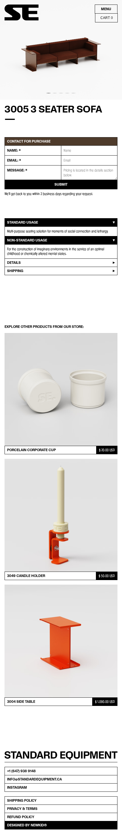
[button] (11, 50)
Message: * (17, 170)
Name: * (14, 150)
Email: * (14, 160)
